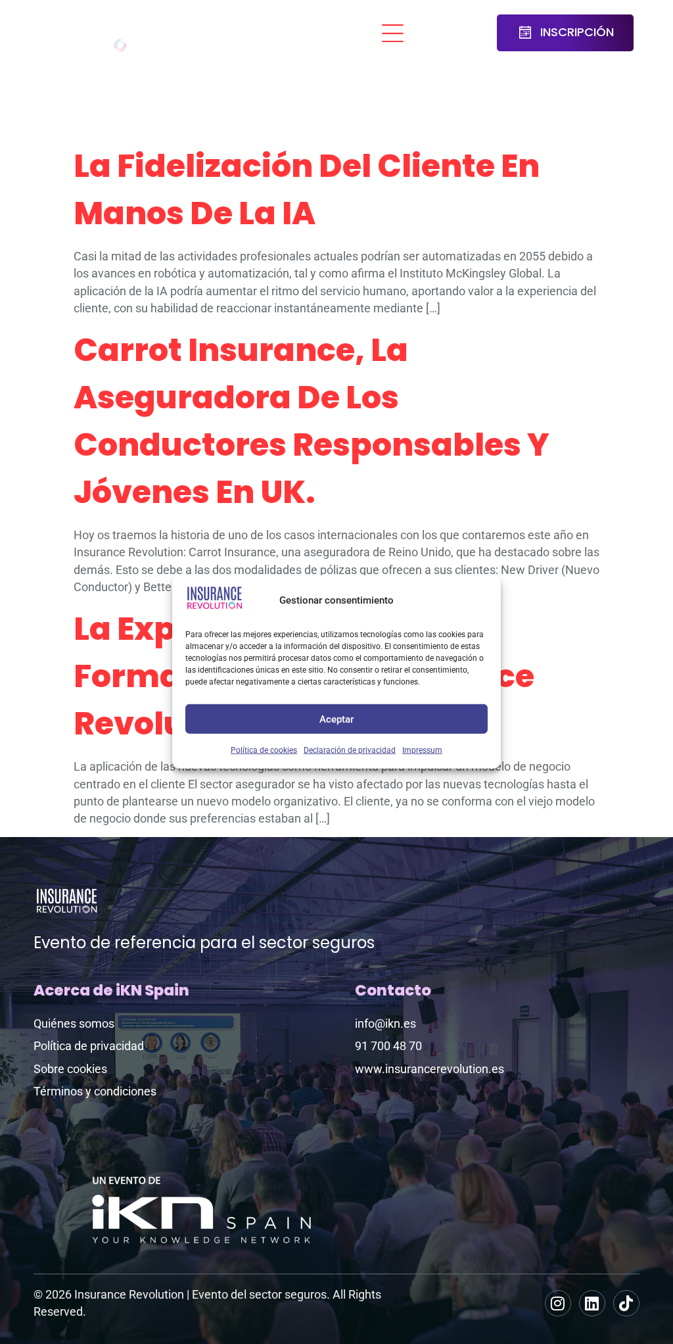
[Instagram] (558, 1303)
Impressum (422, 750)
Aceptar (336, 719)
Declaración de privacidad (350, 750)
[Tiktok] (626, 1303)
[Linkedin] (592, 1303)
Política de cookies (264, 750)
